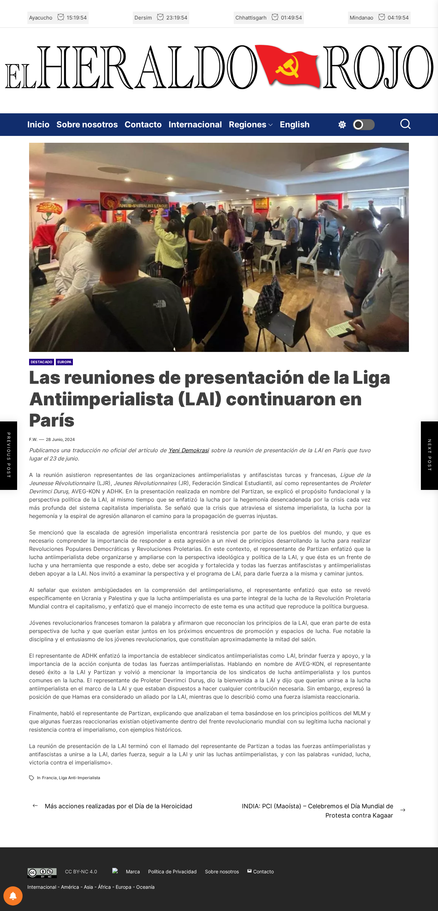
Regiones (247, 124)
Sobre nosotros (87, 124)
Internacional (195, 124)
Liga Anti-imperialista (79, 777)
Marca (133, 871)
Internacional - (44, 887)
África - (107, 887)
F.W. (33, 439)
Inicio (38, 124)
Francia (49, 777)
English (295, 124)
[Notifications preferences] (13, 896)
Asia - (91, 887)
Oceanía (145, 887)
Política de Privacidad (172, 871)
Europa (64, 362)
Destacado (41, 362)
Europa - (126, 887)
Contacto (143, 124)
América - (72, 887)
